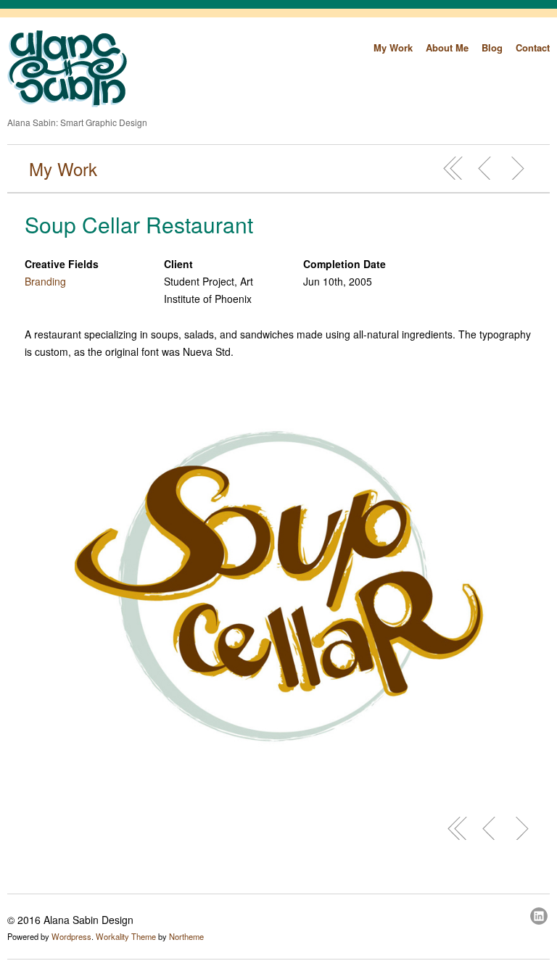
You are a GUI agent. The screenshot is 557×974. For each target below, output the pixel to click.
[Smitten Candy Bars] (485, 168)
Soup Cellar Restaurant (139, 224)
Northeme (186, 936)
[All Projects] (453, 168)
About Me (447, 47)
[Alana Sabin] (67, 103)
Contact (533, 47)
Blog (492, 47)
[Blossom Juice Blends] (517, 168)
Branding (45, 281)
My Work (393, 47)
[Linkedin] (540, 914)
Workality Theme (126, 936)
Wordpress (71, 936)
